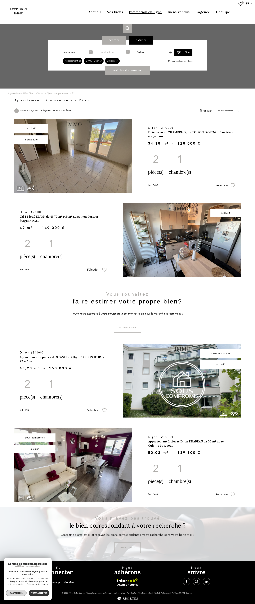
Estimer (141, 40)
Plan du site (131, 593)
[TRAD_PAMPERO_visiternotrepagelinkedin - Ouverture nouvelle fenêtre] (206, 581)
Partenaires (165, 593)
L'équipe (223, 12)
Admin (156, 593)
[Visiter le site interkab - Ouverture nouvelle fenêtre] (127, 582)
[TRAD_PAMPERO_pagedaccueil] (18, 16)
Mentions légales (145, 593)
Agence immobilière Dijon (21, 93)
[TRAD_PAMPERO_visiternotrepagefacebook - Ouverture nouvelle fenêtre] (186, 581)
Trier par (206, 110)
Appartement (61, 93)
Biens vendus (179, 12)
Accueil (94, 12)
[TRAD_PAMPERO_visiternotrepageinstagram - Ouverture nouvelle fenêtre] (196, 581)
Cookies (189, 593)
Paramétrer (16, 593)
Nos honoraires (119, 593)
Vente (40, 93)
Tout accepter (39, 593)
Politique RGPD (178, 593)
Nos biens (115, 12)
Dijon (49, 93)
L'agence (203, 12)
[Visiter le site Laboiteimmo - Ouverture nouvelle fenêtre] (128, 599)
